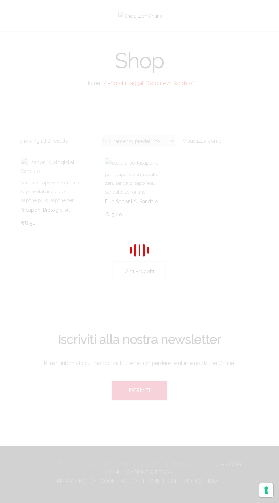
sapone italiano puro (43, 191)
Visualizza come (202, 141)
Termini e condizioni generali (182, 481)
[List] (252, 141)
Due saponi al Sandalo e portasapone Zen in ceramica (134, 202)
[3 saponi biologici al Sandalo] (55, 166)
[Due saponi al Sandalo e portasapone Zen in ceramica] (139, 162)
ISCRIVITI (139, 390)
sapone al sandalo (59, 183)
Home (92, 83)
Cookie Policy (119, 481)
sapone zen (62, 200)
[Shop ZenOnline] (140, 15)
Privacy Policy (76, 481)
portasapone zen (123, 174)
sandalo (29, 183)
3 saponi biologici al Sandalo (45, 210)
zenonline (135, 192)
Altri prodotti (139, 271)
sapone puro (34, 200)
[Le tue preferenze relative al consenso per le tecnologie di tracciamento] (266, 490)
